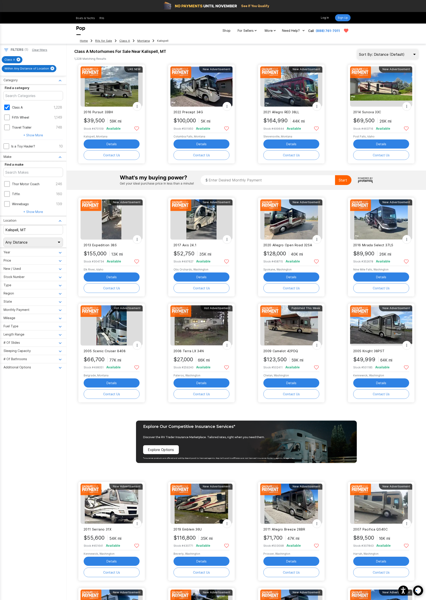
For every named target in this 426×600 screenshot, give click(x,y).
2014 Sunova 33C (367, 112)
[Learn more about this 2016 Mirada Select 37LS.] (381, 219)
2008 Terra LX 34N (189, 351)
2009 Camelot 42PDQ (280, 351)
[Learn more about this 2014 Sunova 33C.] (381, 86)
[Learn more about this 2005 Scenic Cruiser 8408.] (112, 325)
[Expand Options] (137, 106)
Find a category (17, 88)
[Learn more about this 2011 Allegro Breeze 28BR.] (291, 504)
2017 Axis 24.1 (185, 245)
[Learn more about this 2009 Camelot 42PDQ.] (291, 325)
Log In (325, 17)
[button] (403, 591)
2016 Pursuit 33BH (98, 112)
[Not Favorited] (137, 128)
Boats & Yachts (85, 18)
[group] (12, 59)
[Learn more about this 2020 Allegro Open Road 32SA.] (291, 219)
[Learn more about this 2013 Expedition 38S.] (112, 219)
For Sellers (246, 30)
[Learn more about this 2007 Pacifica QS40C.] (381, 504)
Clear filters (39, 50)
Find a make (14, 164)
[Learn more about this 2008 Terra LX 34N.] (201, 325)
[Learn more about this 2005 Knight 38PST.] (381, 325)
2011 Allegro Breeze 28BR (284, 529)
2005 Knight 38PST (369, 351)
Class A (124, 40)
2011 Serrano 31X (98, 529)
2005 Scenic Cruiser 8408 (105, 351)
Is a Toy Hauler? (23, 146)
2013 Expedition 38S (100, 245)
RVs (101, 18)
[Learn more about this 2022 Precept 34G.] (201, 86)
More (269, 30)
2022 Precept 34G (188, 112)
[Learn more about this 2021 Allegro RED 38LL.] (291, 86)
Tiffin (16, 194)
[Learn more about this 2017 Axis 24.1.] (201, 219)
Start (343, 180)
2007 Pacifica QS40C (370, 529)
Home (84, 40)
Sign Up (343, 17)
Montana (143, 40)
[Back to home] (81, 31)
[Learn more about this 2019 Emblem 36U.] (201, 504)
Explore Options (161, 449)
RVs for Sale (103, 40)
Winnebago (20, 204)
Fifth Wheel (20, 117)
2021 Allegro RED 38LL (281, 112)
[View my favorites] (346, 30)
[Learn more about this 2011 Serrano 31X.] (112, 504)
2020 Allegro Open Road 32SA (287, 245)
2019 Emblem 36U (188, 529)
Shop (227, 30)
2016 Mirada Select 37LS (373, 245)
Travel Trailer (22, 127)
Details (111, 144)
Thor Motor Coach (25, 184)
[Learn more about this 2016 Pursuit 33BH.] (112, 86)
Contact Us (111, 155)
